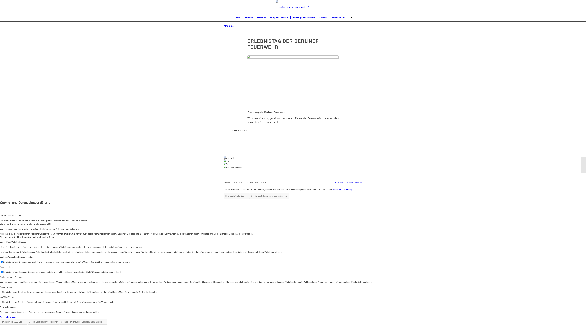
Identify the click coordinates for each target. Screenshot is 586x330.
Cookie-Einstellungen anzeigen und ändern (269, 195)
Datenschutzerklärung (342, 189)
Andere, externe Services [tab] (11, 277)
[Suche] (350, 17)
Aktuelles (229, 26)
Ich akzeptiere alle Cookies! (236, 195)
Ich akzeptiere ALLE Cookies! (14, 321)
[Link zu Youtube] (567, 7)
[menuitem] (238, 17)
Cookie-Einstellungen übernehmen (43, 321)
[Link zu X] (572, 7)
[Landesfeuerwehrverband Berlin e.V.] (293, 7)
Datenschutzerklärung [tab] (9, 307)
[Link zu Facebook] (558, 7)
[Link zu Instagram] (563, 7)
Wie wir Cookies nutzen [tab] (10, 215)
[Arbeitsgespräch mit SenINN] (583, 165)
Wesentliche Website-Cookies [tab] (13, 241)
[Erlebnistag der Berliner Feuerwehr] (293, 81)
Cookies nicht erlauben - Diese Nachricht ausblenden (83, 321)
